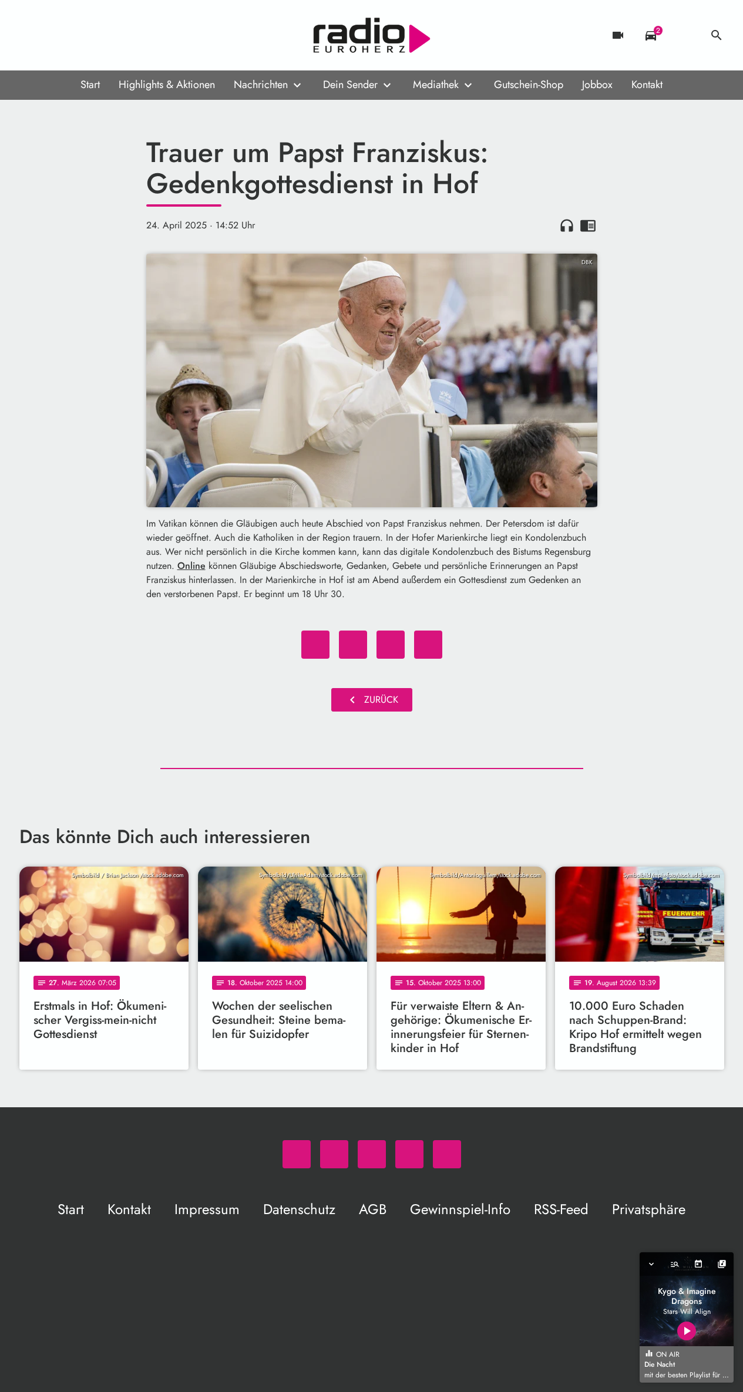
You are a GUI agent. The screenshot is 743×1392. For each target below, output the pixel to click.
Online (191, 565)
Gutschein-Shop (528, 84)
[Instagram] (78, 35)
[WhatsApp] (31, 35)
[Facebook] (54, 35)
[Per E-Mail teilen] (428, 645)
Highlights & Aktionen (167, 84)
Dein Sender (350, 84)
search (717, 35)
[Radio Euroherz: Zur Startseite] (372, 35)
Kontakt (647, 84)
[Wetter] (684, 35)
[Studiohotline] (125, 35)
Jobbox (597, 84)
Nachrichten (261, 84)
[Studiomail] (101, 35)
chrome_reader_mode (588, 225)
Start (90, 84)
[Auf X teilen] (353, 645)
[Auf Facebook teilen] (315, 645)
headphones (567, 225)
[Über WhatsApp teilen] (390, 645)
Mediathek (436, 84)
